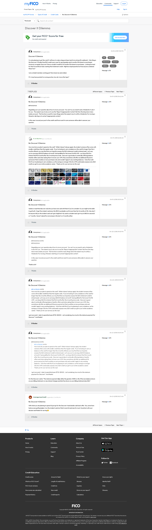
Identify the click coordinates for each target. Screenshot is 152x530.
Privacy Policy (80, 456)
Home (27, 443)
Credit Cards (54, 14)
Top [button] (28, 430)
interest (115, 61)
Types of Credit (42, 14)
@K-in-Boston (35, 289)
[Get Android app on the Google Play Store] (107, 450)
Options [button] (125, 14)
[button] (125, 49)
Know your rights (107, 477)
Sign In (125, 9)
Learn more (93, 517)
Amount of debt (56, 477)
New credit (54, 490)
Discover (111, 57)
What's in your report (83, 477)
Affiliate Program (81, 461)
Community (107, 3)
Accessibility (80, 465)
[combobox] (82, 21)
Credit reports (55, 495)
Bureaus (79, 481)
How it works (29, 447)
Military (105, 66)
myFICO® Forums (40, 9)
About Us (79, 443)
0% (104, 57)
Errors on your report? (83, 490)
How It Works (46, 3)
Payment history (30, 495)
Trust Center (80, 452)
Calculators (80, 495)
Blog (52, 456)
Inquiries (79, 486)
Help (118, 9)
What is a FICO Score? (32, 481)
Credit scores (29, 477)
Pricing (55, 3)
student (113, 66)
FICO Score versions (31, 486)
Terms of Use (80, 447)
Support (116, 3)
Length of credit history (58, 481)
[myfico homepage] (31, 3)
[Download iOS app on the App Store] (106, 443)
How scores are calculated (33, 490)
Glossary (105, 490)
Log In (124, 3)
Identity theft (106, 481)
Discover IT (106, 61)
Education (99, 3)
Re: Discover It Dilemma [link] (69, 14)
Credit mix (54, 486)
